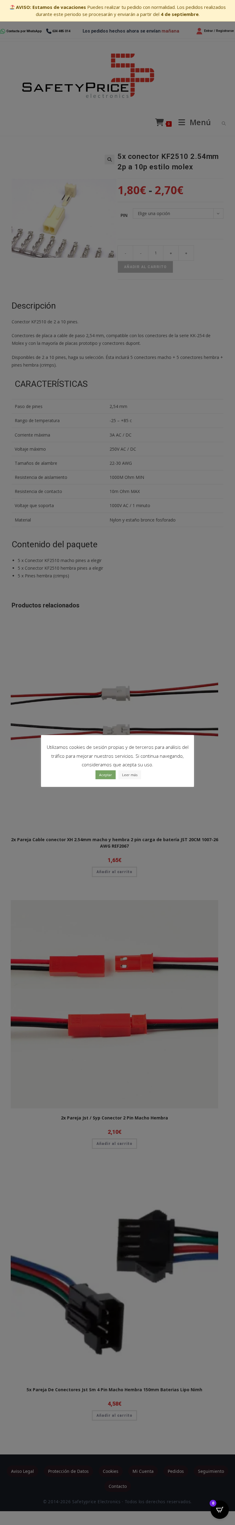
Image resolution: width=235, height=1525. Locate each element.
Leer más (129, 774)
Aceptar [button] (105, 774)
